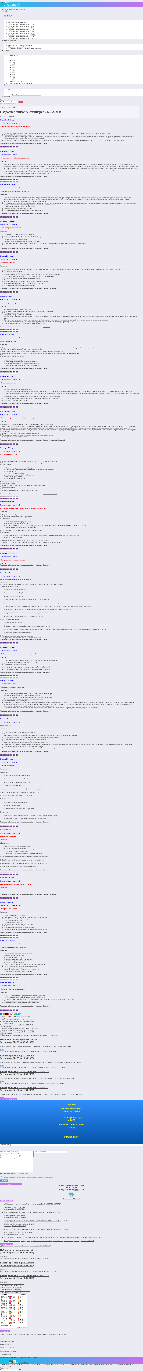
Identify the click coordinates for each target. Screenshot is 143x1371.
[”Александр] (11, 1363)
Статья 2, (54, 440)
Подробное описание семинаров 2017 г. (13, 1032)
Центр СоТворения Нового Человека (12, 9)
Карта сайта (4, 1358)
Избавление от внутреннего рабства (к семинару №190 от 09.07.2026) (19, 1040)
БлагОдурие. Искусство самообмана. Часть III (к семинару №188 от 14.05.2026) (24, 1072)
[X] (6, 1014)
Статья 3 (61, 440)
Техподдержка (126, 1364)
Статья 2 (53, 288)
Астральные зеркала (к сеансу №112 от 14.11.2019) (17, 1021)
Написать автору (5, 1145)
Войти (118, 1364)
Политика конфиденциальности (19, 1358)
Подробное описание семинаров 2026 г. (13, 1030)
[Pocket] (9, 1014)
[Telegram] (20, 1014)
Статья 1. (46, 870)
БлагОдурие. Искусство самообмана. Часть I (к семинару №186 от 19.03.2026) (18, 1233)
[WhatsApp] (15, 1014)
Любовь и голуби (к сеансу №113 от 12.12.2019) (16, 1016)
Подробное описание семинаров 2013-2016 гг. (15, 1028)
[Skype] (17, 1014)
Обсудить (10, 116)
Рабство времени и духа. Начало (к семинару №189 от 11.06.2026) (17, 1056)
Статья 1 (46, 143)
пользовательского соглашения (42, 1177)
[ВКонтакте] (1, 1014)
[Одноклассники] (4, 1014)
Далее (2, 1049)
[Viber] (12, 1014)
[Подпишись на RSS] (14, 1363)
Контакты (35, 1358)
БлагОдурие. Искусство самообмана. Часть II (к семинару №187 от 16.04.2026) (24, 1088)
